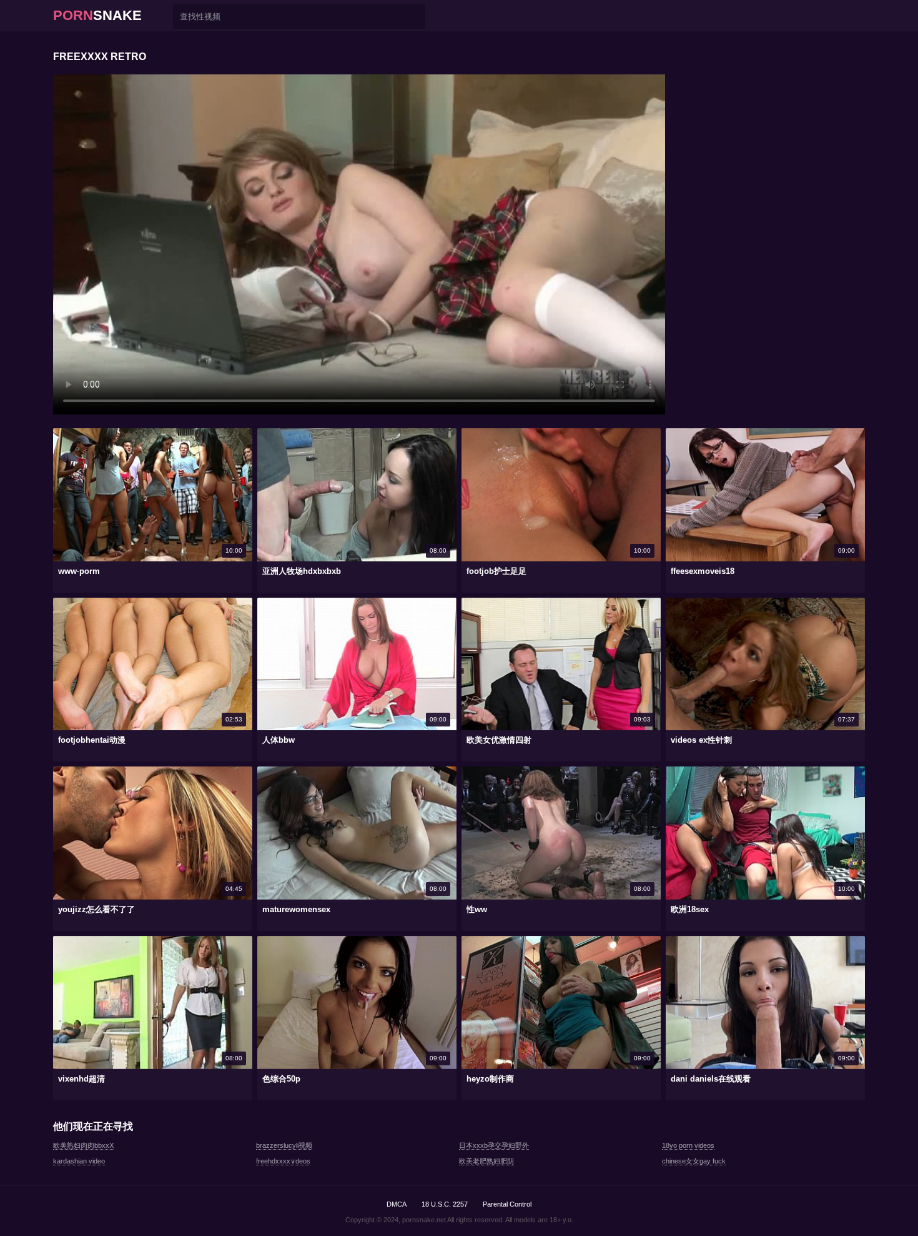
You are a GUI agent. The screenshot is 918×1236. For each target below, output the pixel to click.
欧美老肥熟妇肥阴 (486, 1161)
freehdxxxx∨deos (283, 1161)
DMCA (397, 1204)
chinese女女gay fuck (694, 1161)
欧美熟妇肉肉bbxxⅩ (83, 1145)
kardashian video (79, 1161)
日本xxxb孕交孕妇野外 (494, 1145)
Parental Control (507, 1204)
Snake (97, 15)
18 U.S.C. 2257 (445, 1204)
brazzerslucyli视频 (284, 1145)
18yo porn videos (688, 1145)
